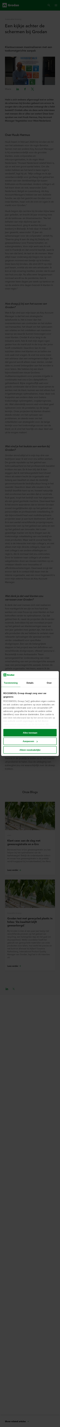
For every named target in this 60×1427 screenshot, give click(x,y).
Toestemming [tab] (11, 683)
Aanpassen (28, 741)
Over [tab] (49, 683)
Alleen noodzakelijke (30, 750)
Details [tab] (30, 683)
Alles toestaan (30, 732)
